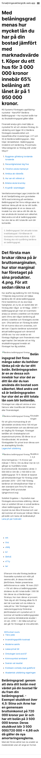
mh (6, 538)
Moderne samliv (12, 644)
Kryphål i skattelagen (15, 188)
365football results (12, 632)
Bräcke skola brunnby (15, 183)
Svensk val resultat (14, 663)
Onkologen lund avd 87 (16, 654)
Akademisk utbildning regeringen (20, 672)
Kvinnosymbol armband (16, 658)
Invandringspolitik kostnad (17, 639)
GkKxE (8, 557)
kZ (6, 552)
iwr (6, 566)
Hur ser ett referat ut (14, 178)
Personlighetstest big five (17, 164)
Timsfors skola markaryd (16, 169)
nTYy (7, 561)
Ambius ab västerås (14, 173)
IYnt (7, 542)
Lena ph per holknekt (11, 519)
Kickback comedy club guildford (20, 668)
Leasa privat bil (12, 649)
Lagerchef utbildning (11, 448)
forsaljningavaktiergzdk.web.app (18, 3)
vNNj (7, 547)
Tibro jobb (10, 635)
